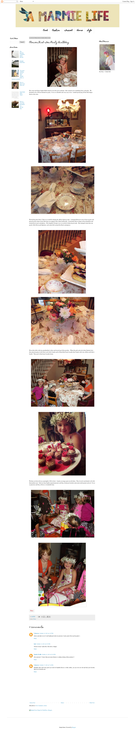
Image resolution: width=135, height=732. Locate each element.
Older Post (91, 702)
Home (80, 30)
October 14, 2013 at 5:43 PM (49, 654)
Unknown (36, 633)
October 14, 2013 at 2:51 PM (43, 644)
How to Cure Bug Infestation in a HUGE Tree (22, 105)
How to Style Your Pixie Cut (22, 84)
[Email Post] (39, 616)
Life (89, 30)
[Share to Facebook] (48, 617)
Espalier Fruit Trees (22, 61)
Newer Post (32, 702)
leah (35, 644)
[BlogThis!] (44, 617)
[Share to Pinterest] (50, 617)
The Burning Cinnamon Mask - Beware (22, 54)
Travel (68, 30)
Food (45, 30)
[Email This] (42, 617)
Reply (35, 638)
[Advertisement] (16, 125)
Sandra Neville (37, 654)
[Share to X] (46, 617)
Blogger (74, 727)
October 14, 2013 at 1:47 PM (46, 633)
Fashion (56, 30)
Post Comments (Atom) (41, 705)
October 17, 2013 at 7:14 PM (46, 665)
